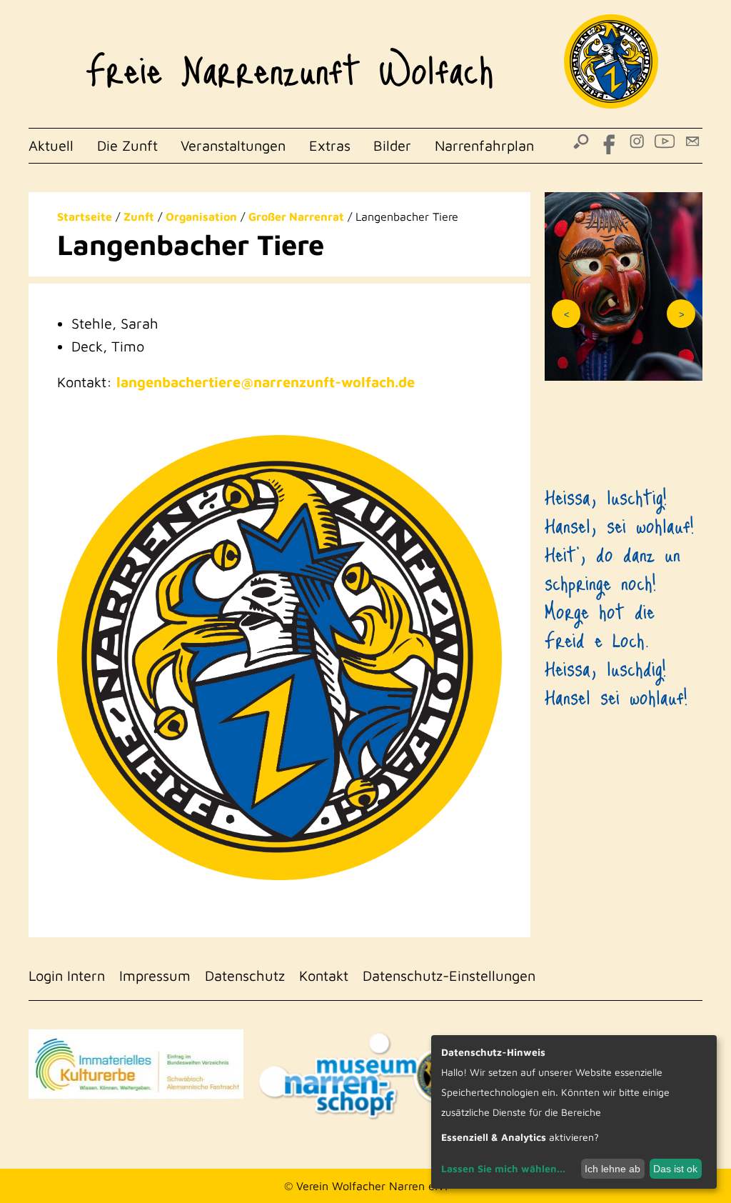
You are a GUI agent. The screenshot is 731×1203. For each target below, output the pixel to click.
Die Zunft (127, 145)
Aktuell (51, 145)
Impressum (155, 975)
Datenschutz (245, 975)
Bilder (392, 145)
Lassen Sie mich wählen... (503, 1168)
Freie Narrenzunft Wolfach (289, 61)
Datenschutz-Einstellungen (449, 975)
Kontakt (323, 975)
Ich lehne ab (612, 1168)
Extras (330, 145)
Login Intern (67, 975)
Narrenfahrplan (484, 145)
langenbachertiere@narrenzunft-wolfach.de (265, 382)
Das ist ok (675, 1168)
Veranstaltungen (233, 145)
